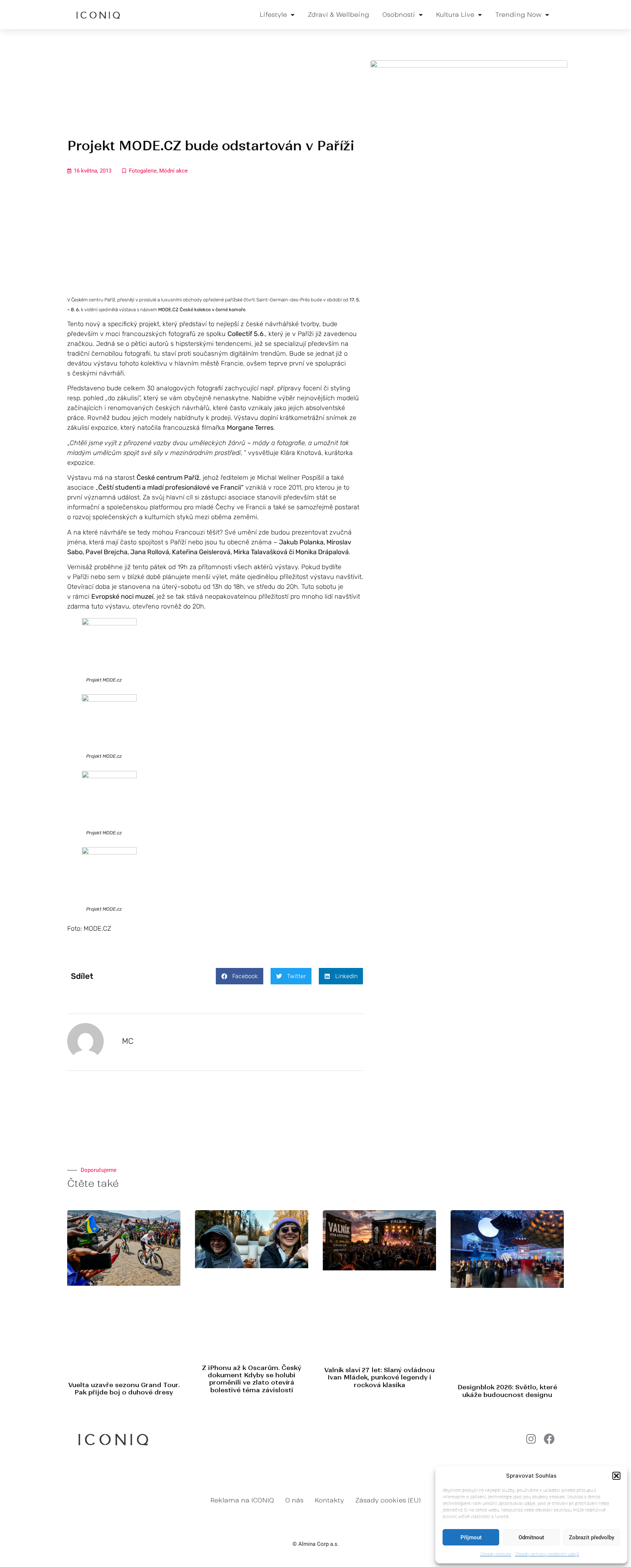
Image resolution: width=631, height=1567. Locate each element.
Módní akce (173, 170)
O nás (294, 1500)
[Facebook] (549, 1438)
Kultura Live (455, 15)
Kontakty (329, 1500)
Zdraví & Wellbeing (338, 15)
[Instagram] (530, 1438)
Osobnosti (398, 15)
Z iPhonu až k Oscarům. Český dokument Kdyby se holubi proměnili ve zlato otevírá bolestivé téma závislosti (251, 1379)
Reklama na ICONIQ (242, 1500)
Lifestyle (273, 15)
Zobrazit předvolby (591, 1537)
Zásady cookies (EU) (388, 1500)
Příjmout (471, 1537)
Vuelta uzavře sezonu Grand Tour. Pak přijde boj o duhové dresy (124, 1388)
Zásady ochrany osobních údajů (547, 1554)
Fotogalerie (143, 170)
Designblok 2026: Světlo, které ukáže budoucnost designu (507, 1390)
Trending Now (518, 15)
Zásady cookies (495, 1554)
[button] (616, 1475)
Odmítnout (531, 1537)
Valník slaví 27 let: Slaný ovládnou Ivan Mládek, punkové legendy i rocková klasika (379, 1377)
